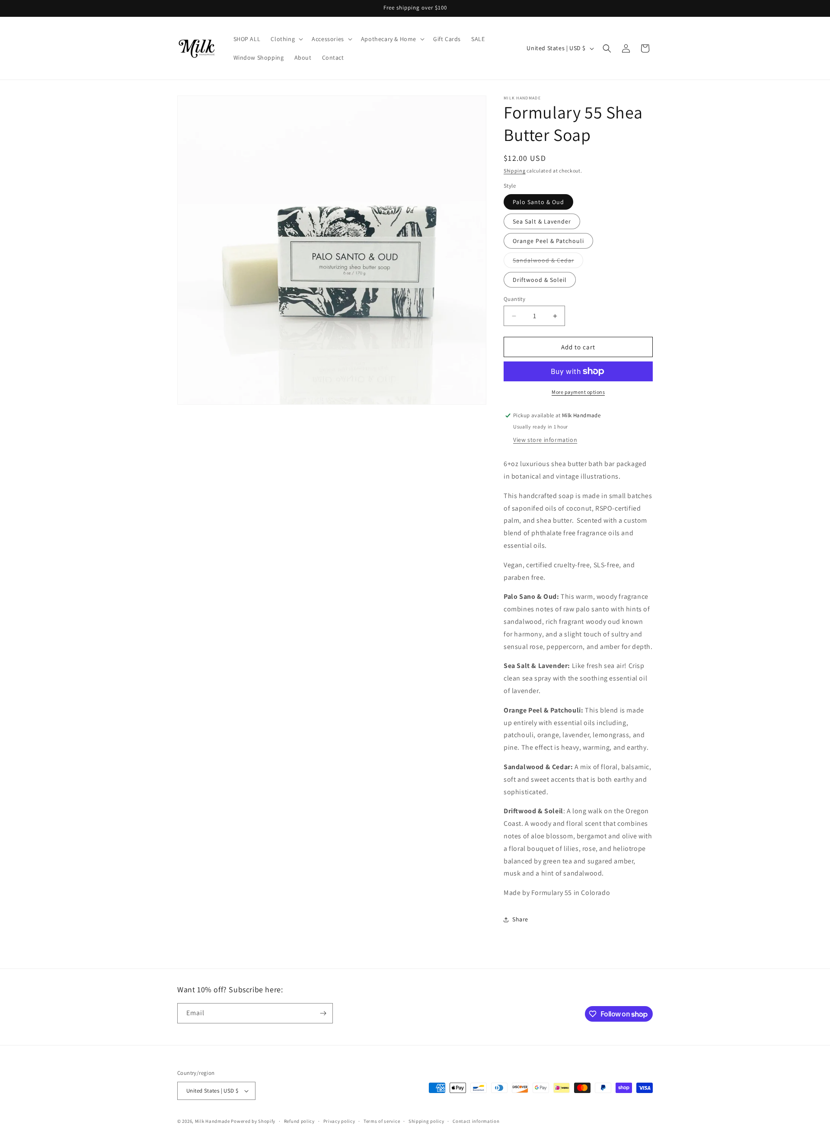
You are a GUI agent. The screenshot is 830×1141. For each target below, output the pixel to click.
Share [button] (520, 919)
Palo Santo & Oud (538, 202)
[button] (285, 39)
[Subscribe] (322, 1013)
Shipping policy (426, 1121)
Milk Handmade (212, 1121)
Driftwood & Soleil (540, 280)
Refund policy (299, 1121)
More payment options (578, 392)
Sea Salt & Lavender (542, 221)
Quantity (514, 299)
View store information (545, 440)
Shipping (515, 170)
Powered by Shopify (253, 1121)
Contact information (476, 1121)
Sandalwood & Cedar (548, 262)
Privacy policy (339, 1121)
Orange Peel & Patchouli (548, 241)
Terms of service (382, 1121)
